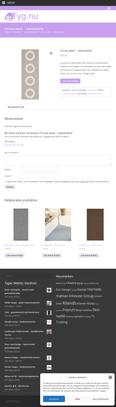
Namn (8, 169)
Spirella (78, 316)
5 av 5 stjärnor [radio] (22, 145)
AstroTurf (61, 283)
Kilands (70, 303)
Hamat (82, 289)
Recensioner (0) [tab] (16, 107)
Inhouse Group (81, 295)
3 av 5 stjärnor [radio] (14, 145)
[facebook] (109, 9)
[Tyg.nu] (19, 15)
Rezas (79, 310)
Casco (86, 283)
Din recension (12, 152)
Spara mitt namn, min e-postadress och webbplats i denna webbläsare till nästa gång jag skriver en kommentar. (58, 181)
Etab (97, 283)
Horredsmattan (70, 93)
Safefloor (87, 310)
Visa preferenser (101, 399)
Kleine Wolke (86, 303)
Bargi (80, 283)
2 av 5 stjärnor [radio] (10, 145)
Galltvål (74, 290)
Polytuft (69, 310)
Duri (92, 283)
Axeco (71, 283)
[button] (110, 377)
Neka (77, 399)
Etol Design (63, 289)
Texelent (87, 316)
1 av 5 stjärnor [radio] (6, 145)
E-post (8, 176)
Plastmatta (92, 90)
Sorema (70, 316)
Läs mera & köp (70, 81)
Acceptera (54, 399)
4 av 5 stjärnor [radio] (18, 145)
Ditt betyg (10, 141)
